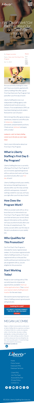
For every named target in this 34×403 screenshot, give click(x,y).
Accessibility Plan (17, 378)
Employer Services (17, 368)
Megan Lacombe (11, 54)
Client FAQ (15, 372)
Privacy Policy (16, 380)
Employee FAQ (16, 366)
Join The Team (16, 375)
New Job (11, 57)
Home (13, 361)
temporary (9, 122)
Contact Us (15, 383)
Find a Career (15, 363)
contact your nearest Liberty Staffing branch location (16, 289)
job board (17, 127)
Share (27, 54)
